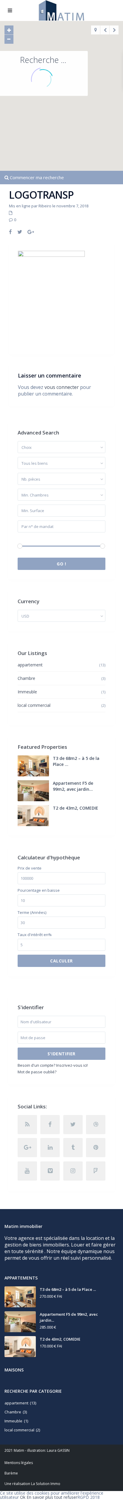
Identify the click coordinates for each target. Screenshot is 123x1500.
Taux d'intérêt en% (35, 935)
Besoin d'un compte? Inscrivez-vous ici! (53, 1065)
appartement (30, 665)
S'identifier (61, 1054)
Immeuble (27, 692)
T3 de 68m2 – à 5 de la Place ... (68, 1289)
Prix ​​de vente (29, 868)
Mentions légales (18, 1462)
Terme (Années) (32, 913)
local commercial (34, 705)
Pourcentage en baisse (39, 890)
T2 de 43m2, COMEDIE (75, 808)
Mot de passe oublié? (37, 1072)
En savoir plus (40, 1497)
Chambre (26, 678)
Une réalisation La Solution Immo (32, 1483)
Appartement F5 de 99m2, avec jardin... (73, 786)
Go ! (61, 564)
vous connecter (61, 387)
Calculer (61, 961)
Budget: (24, 538)
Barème (11, 1473)
